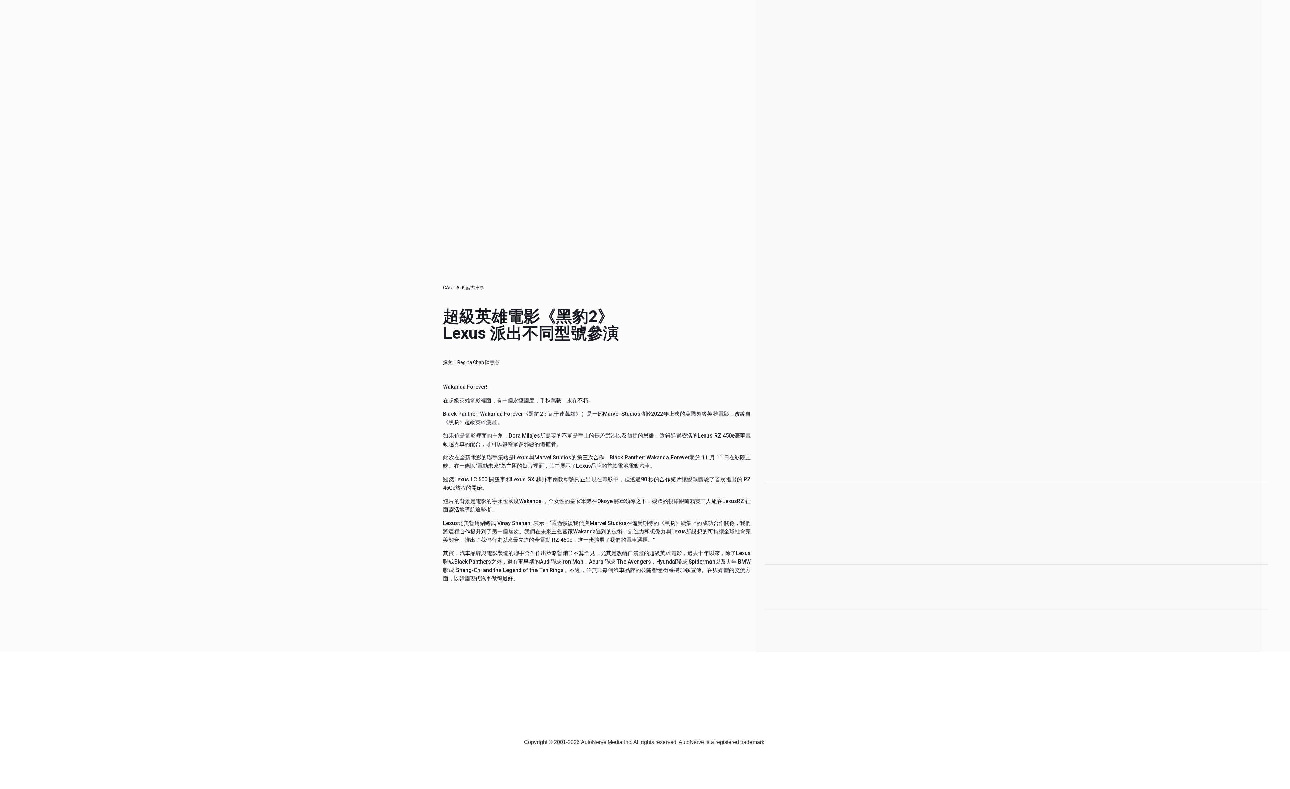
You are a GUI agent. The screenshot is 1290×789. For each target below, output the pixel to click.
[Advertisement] (806, 359)
